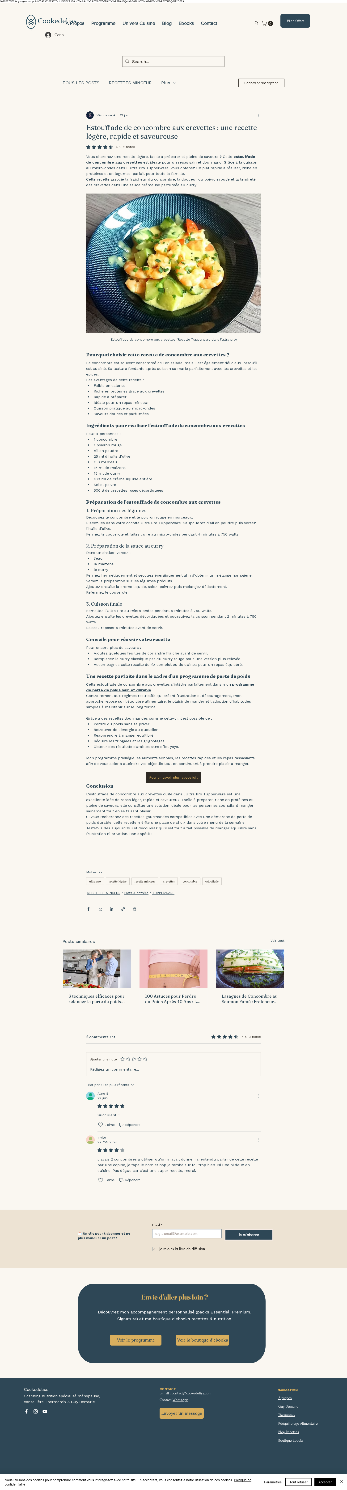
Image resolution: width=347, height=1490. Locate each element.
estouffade (212, 881)
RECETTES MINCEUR (130, 82)
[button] (139, 23)
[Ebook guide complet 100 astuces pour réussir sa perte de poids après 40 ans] (174, 969)
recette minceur (145, 881)
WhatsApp (180, 1400)
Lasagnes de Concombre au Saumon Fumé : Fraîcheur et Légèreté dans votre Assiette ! (250, 998)
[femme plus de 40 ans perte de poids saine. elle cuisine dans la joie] (97, 969)
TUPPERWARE (163, 893)
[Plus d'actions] (258, 115)
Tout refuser (298, 1482)
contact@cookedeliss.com (191, 1393)
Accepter (325, 1482)
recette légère (118, 881)
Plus (165, 82)
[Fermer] (341, 1482)
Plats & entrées (136, 893)
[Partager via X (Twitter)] (100, 909)
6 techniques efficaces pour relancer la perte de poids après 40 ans (96, 998)
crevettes (169, 881)
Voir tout (277, 940)
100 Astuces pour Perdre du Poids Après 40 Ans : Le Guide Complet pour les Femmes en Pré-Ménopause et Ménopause (173, 998)
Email (157, 1225)
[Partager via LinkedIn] (111, 909)
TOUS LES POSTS (81, 82)
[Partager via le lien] (123, 909)
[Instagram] (35, 1411)
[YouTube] (45, 1411)
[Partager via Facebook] (88, 909)
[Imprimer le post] (134, 909)
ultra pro (95, 881)
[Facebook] (26, 1411)
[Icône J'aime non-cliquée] (100, 1124)
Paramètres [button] (273, 1482)
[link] (268, 23)
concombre (190, 881)
